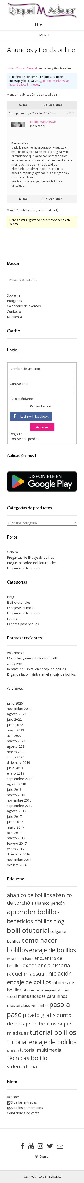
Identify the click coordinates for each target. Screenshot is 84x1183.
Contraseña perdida (24, 439)
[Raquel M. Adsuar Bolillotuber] (42, 10)
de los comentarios (25, 1107)
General (31, 68)
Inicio (10, 68)
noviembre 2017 (19, 800)
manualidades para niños (42, 996)
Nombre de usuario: (25, 368)
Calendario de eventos (24, 306)
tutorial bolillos (53, 1032)
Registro (16, 434)
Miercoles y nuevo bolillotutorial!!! (32, 658)
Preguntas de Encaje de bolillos (30, 557)
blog (58, 921)
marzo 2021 (16, 752)
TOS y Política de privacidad (42, 1176)
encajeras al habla (20, 959)
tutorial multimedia (40, 1050)
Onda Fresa (15, 663)
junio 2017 (15, 822)
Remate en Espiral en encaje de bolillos (36, 669)
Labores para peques (23, 624)
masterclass (18, 1005)
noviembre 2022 (19, 708)
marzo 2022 (16, 741)
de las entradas (22, 1102)
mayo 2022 (15, 730)
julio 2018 (14, 789)
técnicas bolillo (27, 1058)
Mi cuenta (14, 317)
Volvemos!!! (15, 653)
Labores (13, 618)
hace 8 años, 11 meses (24, 85)
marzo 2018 (16, 795)
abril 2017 (14, 832)
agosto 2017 (16, 811)
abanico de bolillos (29, 895)
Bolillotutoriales (19, 602)
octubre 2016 (17, 865)
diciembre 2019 (18, 762)
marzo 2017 (16, 838)
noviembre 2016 (19, 859)
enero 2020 (15, 757)
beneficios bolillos (29, 921)
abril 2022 (14, 735)
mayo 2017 (15, 827)
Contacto (14, 311)
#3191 (70, 113)
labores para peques (39, 990)
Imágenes (14, 300)
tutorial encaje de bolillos (41, 1042)
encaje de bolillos (52, 950)
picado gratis (39, 1015)
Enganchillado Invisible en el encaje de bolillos (41, 674)
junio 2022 (15, 725)
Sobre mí (14, 295)
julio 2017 (14, 816)
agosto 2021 (16, 746)
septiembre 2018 (19, 778)
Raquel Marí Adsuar (56, 81)
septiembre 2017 (19, 805)
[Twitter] (50, 1146)
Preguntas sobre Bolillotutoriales (31, 563)
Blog (10, 597)
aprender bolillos (33, 911)
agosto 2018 (16, 784)
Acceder (42, 427)
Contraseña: (19, 383)
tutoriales (13, 1050)
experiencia (37, 965)
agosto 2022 (16, 714)
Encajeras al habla (20, 608)
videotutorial (22, 1066)
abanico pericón (49, 903)
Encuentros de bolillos (23, 568)
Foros (20, 68)
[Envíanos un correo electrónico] (60, 1146)
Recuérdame (23, 398)
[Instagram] (40, 1146)
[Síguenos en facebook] (22, 1146)
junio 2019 (15, 768)
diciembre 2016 (18, 854)
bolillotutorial (28, 930)
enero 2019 (15, 773)
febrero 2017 (17, 843)
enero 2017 (15, 849)
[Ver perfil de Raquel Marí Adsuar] (40, 81)
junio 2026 (15, 703)
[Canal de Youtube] (31, 1146)
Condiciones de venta (23, 1113)
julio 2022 (14, 719)
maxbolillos (40, 1005)
